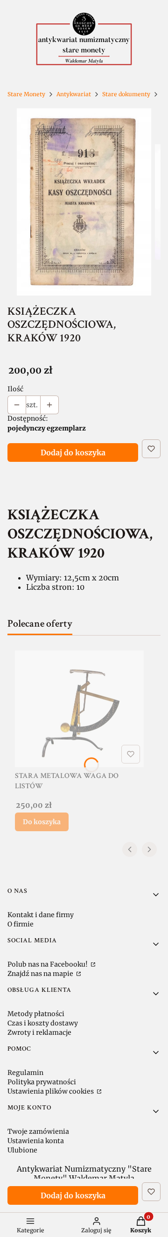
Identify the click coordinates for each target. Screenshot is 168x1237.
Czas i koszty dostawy (42, 1023)
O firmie (20, 924)
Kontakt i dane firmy (40, 915)
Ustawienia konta (35, 1141)
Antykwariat (73, 94)
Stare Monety (26, 94)
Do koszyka (42, 822)
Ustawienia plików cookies (51, 1091)
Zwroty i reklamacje (39, 1032)
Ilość (15, 389)
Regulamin (25, 1072)
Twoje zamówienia (38, 1131)
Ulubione (22, 1150)
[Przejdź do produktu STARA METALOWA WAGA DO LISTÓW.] (79, 708)
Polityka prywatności (41, 1082)
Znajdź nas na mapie (41, 973)
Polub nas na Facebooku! (48, 964)
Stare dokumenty (126, 94)
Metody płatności (35, 1014)
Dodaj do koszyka (73, 452)
